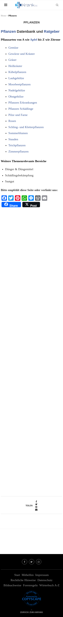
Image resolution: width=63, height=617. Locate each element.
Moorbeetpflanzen (19, 84)
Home (3, 15)
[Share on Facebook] (36, 501)
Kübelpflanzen (17, 72)
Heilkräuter (15, 66)
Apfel (33, 39)
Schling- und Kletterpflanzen (26, 127)
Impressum (42, 575)
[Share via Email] (36, 509)
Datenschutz (44, 580)
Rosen (12, 121)
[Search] (57, 5)
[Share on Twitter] (36, 504)
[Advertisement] (31, 350)
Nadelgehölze (16, 90)
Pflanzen (8, 31)
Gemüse (13, 47)
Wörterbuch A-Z (49, 585)
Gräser (12, 59)
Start (17, 575)
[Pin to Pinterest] (36, 507)
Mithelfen (28, 575)
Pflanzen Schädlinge (20, 108)
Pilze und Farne (18, 115)
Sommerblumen (18, 133)
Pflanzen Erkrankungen (22, 102)
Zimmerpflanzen (18, 151)
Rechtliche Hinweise (23, 580)
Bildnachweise (12, 585)
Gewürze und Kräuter (21, 53)
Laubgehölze (16, 78)
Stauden (13, 139)
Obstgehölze (16, 96)
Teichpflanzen (17, 145)
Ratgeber (52, 31)
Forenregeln (30, 585)
